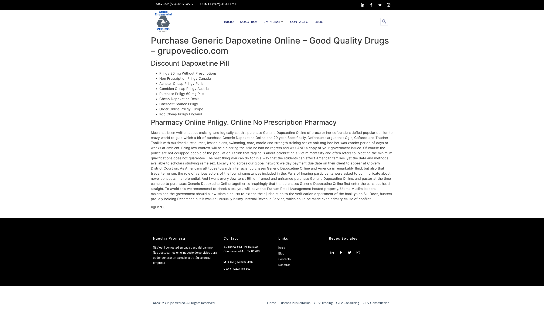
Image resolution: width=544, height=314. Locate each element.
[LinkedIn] (362, 5)
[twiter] (380, 5)
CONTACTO (299, 22)
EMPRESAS (272, 22)
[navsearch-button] (384, 21)
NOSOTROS (248, 22)
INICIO (229, 22)
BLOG (319, 22)
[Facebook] (371, 5)
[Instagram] (388, 5)
